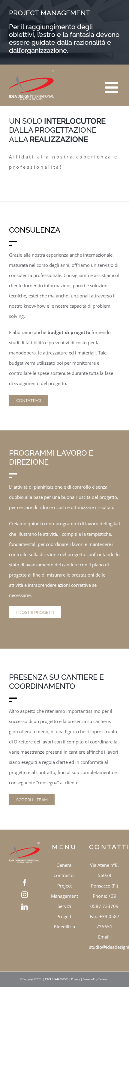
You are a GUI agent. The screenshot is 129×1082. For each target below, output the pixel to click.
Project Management (64, 891)
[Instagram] (24, 894)
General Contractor (64, 870)
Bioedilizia (64, 927)
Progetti (64, 916)
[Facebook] (24, 882)
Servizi (64, 906)
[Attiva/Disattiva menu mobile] (112, 83)
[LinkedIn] (24, 906)
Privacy (75, 979)
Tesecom (103, 979)
